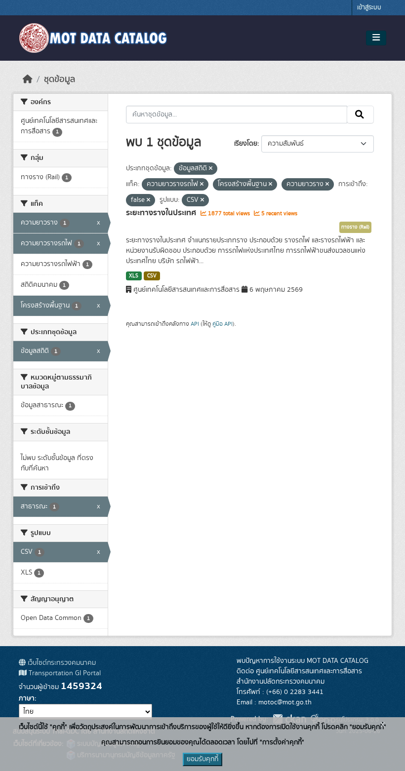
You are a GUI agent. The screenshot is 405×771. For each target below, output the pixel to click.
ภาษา (27, 698)
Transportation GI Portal (64, 673)
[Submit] (360, 114)
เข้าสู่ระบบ (369, 7)
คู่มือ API (222, 323)
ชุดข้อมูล (59, 79)
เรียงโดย (245, 144)
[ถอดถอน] (210, 169)
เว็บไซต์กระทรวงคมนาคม (61, 663)
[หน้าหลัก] (28, 79)
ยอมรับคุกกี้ (202, 759)
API (195, 323)
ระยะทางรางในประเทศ (162, 212)
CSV (152, 276)
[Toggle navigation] (376, 38)
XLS (133, 276)
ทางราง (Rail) (355, 227)
